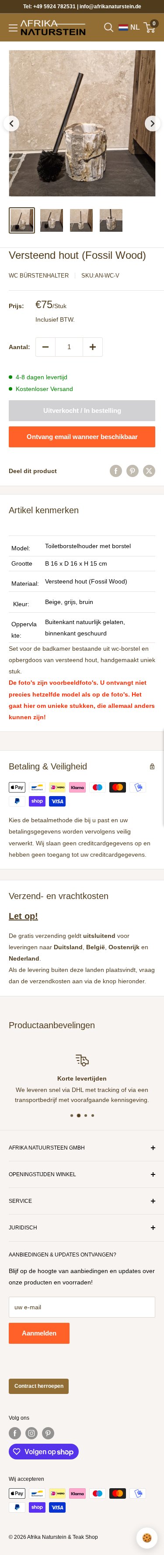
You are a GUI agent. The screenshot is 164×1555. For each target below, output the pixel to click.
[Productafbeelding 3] (81, 220)
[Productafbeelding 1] (22, 220)
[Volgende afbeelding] (153, 123)
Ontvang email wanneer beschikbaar (82, 436)
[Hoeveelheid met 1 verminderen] (45, 347)
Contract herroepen (38, 1386)
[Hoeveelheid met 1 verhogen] (92, 347)
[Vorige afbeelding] (11, 123)
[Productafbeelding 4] (111, 220)
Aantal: (19, 346)
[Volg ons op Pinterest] (48, 1433)
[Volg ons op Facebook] (15, 1433)
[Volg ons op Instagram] (31, 1433)
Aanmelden (39, 1333)
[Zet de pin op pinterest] (132, 471)
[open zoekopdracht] (109, 27)
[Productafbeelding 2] (51, 220)
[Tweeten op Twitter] (149, 471)
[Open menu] (13, 27)
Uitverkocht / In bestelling (82, 410)
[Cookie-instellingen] (147, 1538)
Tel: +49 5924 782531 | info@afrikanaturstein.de (82, 6)
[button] (82, 123)
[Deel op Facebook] (116, 471)
